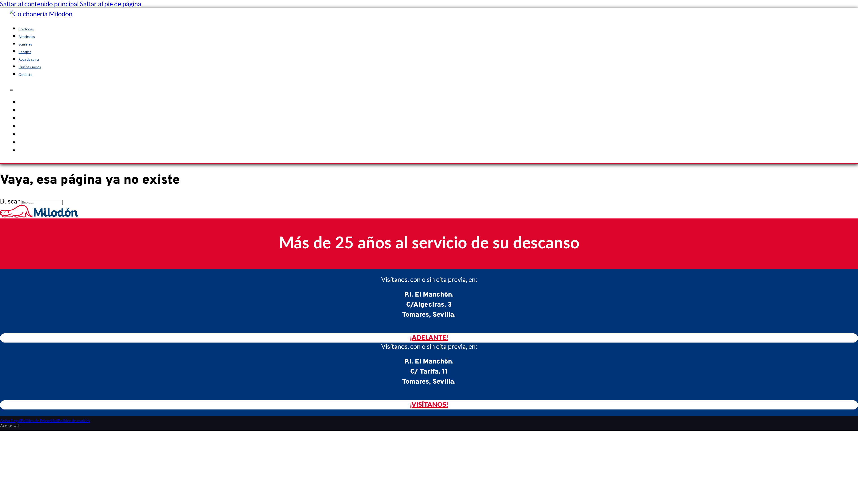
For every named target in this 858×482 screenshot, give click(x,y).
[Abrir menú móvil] (11, 90)
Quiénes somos (30, 67)
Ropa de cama (29, 59)
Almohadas (27, 37)
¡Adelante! (429, 338)
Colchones (26, 29)
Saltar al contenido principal (39, 4)
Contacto (25, 75)
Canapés (25, 52)
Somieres (25, 44)
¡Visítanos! (429, 405)
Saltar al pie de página (110, 4)
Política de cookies (74, 420)
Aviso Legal (10, 420)
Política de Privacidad (39, 420)
